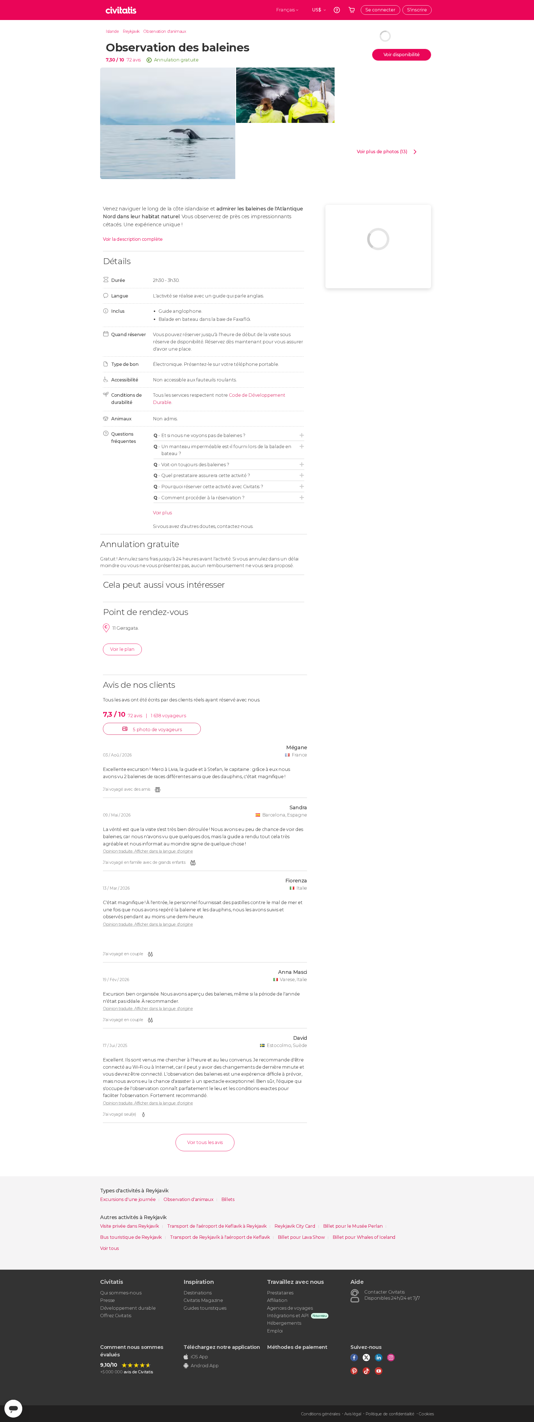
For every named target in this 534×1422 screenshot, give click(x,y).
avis (137, 60)
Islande (112, 31)
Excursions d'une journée (128, 1199)
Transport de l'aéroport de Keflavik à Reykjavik (217, 1226)
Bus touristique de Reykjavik (131, 1237)
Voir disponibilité (402, 54)
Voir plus (162, 512)
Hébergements (284, 1323)
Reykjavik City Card (295, 1226)
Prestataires (280, 1293)
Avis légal (352, 1413)
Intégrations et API (288, 1315)
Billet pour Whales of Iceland (364, 1237)
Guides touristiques (205, 1308)
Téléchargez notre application (222, 1347)
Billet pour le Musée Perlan (353, 1226)
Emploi (275, 1331)
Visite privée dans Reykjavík (130, 1226)
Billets (228, 1199)
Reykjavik (131, 31)
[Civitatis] (121, 10)
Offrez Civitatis (115, 1315)
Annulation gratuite (176, 60)
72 (129, 60)
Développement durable (127, 1308)
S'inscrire (417, 10)
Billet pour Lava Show (302, 1237)
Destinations (198, 1293)
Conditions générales (320, 1413)
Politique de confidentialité (389, 1413)
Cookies (426, 1413)
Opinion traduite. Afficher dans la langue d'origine (148, 851)
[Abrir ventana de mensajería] (13, 1409)
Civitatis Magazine (203, 1300)
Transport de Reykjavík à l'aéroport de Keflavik (220, 1237)
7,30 (115, 60)
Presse (107, 1300)
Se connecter (380, 10)
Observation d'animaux (164, 31)
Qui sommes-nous (120, 1293)
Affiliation (277, 1300)
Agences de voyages (290, 1308)
